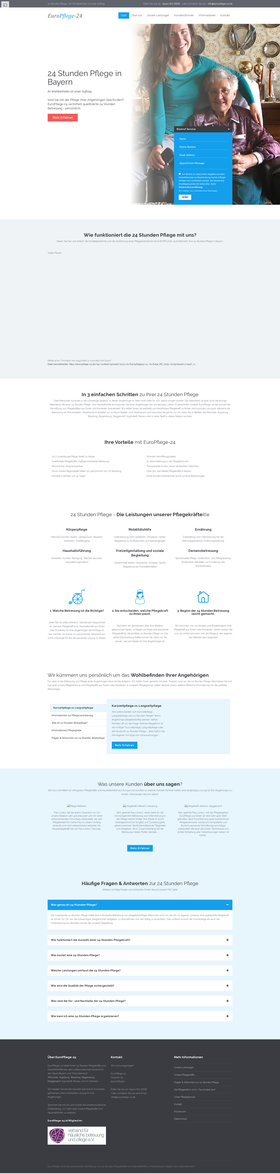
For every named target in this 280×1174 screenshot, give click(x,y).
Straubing (76, 1077)
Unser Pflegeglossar (184, 1097)
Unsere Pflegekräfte (184, 1075)
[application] (140, 310)
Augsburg (64, 1077)
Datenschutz (180, 1119)
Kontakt (178, 1104)
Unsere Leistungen (184, 1067)
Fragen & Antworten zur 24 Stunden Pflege (196, 1082)
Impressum (180, 1111)
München (53, 1077)
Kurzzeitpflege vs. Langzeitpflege (136, 705)
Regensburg (88, 1077)
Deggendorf (54, 1081)
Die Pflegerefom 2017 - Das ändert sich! (194, 1089)
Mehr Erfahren (63, 117)
